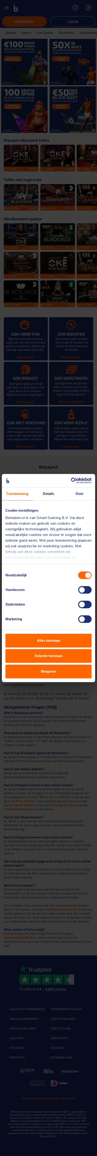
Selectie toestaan (49, 656)
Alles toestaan (48, 640)
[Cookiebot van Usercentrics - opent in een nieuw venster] (71, 480)
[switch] (85, 590)
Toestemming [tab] (17, 494)
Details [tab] (48, 494)
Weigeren (48, 671)
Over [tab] (80, 494)
